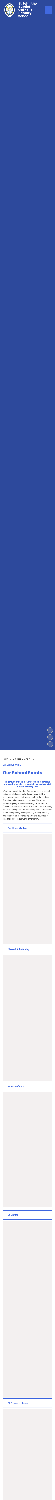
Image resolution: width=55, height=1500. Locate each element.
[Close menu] (48, 10)
